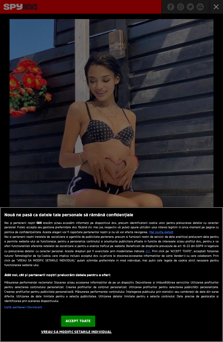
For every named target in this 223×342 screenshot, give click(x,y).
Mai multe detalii (161, 232)
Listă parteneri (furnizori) (23, 307)
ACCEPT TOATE (78, 321)
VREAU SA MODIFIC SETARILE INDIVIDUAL (76, 332)
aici (147, 251)
